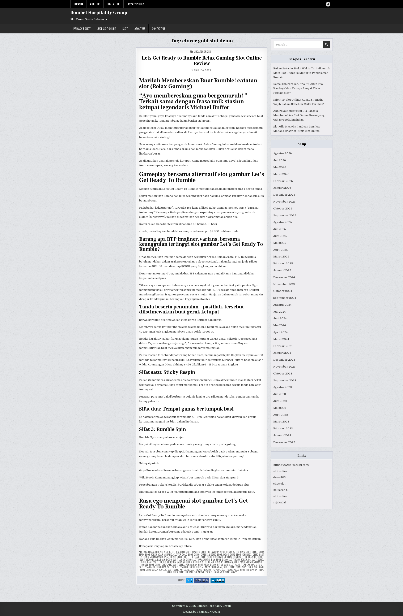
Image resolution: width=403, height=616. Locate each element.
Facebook (203, 580)
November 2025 (284, 201)
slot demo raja (230, 569)
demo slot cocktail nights (216, 557)
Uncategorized (202, 51)
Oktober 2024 (282, 290)
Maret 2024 (281, 339)
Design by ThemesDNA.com (201, 611)
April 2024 (280, 332)
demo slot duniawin (244, 557)
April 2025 (280, 249)
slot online (280, 471)
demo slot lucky (175, 559)
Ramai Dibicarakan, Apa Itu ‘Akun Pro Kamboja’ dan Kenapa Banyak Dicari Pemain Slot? (298, 88)
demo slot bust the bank (184, 557)
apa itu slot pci (201, 552)
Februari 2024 (283, 346)
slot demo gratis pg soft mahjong (244, 567)
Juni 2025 (280, 236)
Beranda (78, 4)
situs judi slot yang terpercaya (235, 564)
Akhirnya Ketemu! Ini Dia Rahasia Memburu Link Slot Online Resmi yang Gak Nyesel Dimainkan (299, 115)
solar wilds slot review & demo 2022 (215, 572)
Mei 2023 (279, 407)
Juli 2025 (279, 229)
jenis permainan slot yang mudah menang (238, 562)
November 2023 (284, 366)
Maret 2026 (281, 174)
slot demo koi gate (178, 569)
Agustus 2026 (282, 153)
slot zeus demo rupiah (180, 572)
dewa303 (279, 477)
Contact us (113, 4)
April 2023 (280, 414)
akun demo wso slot (162, 552)
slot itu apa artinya (251, 569)
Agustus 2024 (282, 304)
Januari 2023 (282, 435)
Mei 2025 (279, 242)
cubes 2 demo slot (211, 554)
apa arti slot (183, 552)
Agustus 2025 (282, 222)
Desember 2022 (284, 442)
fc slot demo (255, 559)
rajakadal (279, 502)
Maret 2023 (281, 421)
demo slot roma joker (234, 559)
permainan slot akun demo (201, 564)
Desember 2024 (284, 277)
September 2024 (284, 297)
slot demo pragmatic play (205, 569)
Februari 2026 (283, 181)
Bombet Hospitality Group (98, 13)
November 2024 (284, 284)
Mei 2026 (279, 167)
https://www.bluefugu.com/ (291, 465)
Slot (125, 28)
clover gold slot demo (186, 554)
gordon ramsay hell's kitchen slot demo (190, 562)
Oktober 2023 (282, 373)
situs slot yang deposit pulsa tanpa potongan (194, 567)
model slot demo (151, 564)
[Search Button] (328, 4)
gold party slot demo (153, 562)
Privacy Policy (135, 4)
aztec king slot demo (245, 552)
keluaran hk (281, 489)
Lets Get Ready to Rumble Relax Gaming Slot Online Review (202, 61)
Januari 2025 (282, 270)
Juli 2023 (279, 394)
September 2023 (284, 380)
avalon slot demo (222, 552)
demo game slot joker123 (237, 554)
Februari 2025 (283, 263)
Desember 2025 (284, 194)
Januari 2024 (282, 352)
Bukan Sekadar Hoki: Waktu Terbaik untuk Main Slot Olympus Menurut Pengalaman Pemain (301, 73)
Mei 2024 (279, 325)
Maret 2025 (281, 256)
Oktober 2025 (282, 208)
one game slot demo (173, 564)
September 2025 (284, 215)
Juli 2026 (279, 160)
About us (95, 4)
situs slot (279, 483)
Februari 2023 (283, 428)
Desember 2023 (284, 359)
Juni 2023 (280, 401)
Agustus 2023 (282, 387)
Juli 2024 (279, 311)
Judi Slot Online (106, 28)
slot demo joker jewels (153, 569)
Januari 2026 (282, 187)
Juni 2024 (280, 318)
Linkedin (220, 580)
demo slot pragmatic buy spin (203, 559)
